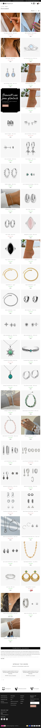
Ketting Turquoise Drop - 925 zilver (10, 385)
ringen (19, 657)
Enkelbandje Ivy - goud (10, 284)
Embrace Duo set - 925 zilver (30, 435)
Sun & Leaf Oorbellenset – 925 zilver (10, 561)
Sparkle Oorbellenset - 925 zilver (30, 486)
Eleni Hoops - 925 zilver (10, 234)
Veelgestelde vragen (4, 699)
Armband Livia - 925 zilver (10, 209)
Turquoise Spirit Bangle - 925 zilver (31, 360)
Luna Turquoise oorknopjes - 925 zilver (30, 184)
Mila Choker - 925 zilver (10, 58)
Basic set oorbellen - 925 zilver (30, 613)
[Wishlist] (35, 3)
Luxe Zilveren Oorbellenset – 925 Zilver (31, 461)
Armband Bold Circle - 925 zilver (10, 638)
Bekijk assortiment (1, 3)
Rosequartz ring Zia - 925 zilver (30, 234)
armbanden (3, 657)
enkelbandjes (14, 657)
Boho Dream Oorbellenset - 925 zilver (30, 511)
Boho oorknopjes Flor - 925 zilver (30, 335)
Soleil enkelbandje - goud (31, 284)
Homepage (2, 6)
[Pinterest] (4, 719)
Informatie (13, 695)
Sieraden (22, 695)
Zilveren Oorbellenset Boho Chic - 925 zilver (31, 536)
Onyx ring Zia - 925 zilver (10, 259)
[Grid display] (38, 10)
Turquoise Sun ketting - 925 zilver (10, 360)
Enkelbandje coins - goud (31, 108)
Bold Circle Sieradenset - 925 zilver (10, 536)
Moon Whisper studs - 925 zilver (10, 83)
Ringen (21, 703)
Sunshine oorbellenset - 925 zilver (10, 511)
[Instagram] (2, 719)
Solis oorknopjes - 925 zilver (30, 133)
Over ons (12, 697)
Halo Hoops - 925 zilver (30, 209)
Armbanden (22, 699)
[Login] (33, 3)
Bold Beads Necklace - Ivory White (30, 561)
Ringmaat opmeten (14, 703)
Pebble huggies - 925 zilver (10, 184)
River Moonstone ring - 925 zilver (30, 58)
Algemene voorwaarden (14, 701)
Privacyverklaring (13, 705)
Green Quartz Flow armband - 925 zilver (30, 410)
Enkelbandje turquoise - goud (30, 259)
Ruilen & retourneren (4, 697)
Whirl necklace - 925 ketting (30, 33)
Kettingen (21, 697)
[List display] (39, 10)
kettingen (7, 657)
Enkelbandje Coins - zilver (30, 83)
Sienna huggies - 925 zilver (10, 133)
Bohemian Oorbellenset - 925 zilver (10, 486)
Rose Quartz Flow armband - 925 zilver (10, 435)
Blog (11, 699)
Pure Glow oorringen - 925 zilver (30, 385)
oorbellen (10, 657)
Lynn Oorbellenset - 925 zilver (10, 461)
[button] (1, 680)
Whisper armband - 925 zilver (10, 410)
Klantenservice (4, 695)
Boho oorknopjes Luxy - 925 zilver (10, 335)
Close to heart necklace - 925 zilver (10, 613)
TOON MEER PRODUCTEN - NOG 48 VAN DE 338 (20, 648)
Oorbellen (21, 701)
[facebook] (7, 719)
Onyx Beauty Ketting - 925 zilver (10, 33)
